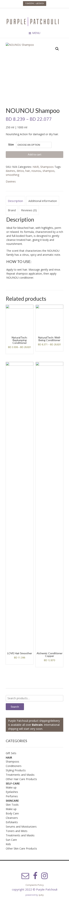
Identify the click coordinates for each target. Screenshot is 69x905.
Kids (8, 844)
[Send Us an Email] (25, 876)
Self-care (13, 783)
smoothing (12, 175)
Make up (11, 787)
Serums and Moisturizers (21, 826)
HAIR (36, 167)
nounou (36, 171)
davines (10, 171)
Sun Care (11, 840)
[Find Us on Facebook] (35, 876)
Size (11, 144)
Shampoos (47, 167)
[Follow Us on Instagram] (44, 876)
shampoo (48, 171)
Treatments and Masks (20, 774)
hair (27, 171)
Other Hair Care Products (21, 779)
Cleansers (12, 818)
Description (15, 201)
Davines (11, 181)
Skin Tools (12, 804)
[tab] (15, 201)
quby (41, 894)
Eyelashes (12, 792)
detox (20, 171)
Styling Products (16, 770)
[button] (57, 48)
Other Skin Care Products (21, 848)
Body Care (12, 813)
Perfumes (12, 796)
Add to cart (34, 154)
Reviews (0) (29, 210)
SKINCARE (12, 800)
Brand (12, 210)
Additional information (42, 201)
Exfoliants (12, 822)
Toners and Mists (16, 831)
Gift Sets (11, 753)
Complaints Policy (34, 884)
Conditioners (13, 766)
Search (15, 706)
